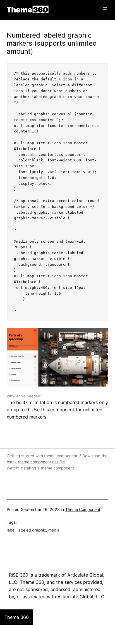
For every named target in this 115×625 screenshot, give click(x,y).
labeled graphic (32, 530)
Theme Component (82, 509)
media (53, 530)
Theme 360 (28, 9)
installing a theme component (47, 468)
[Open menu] (105, 8)
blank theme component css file (36, 461)
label (11, 530)
